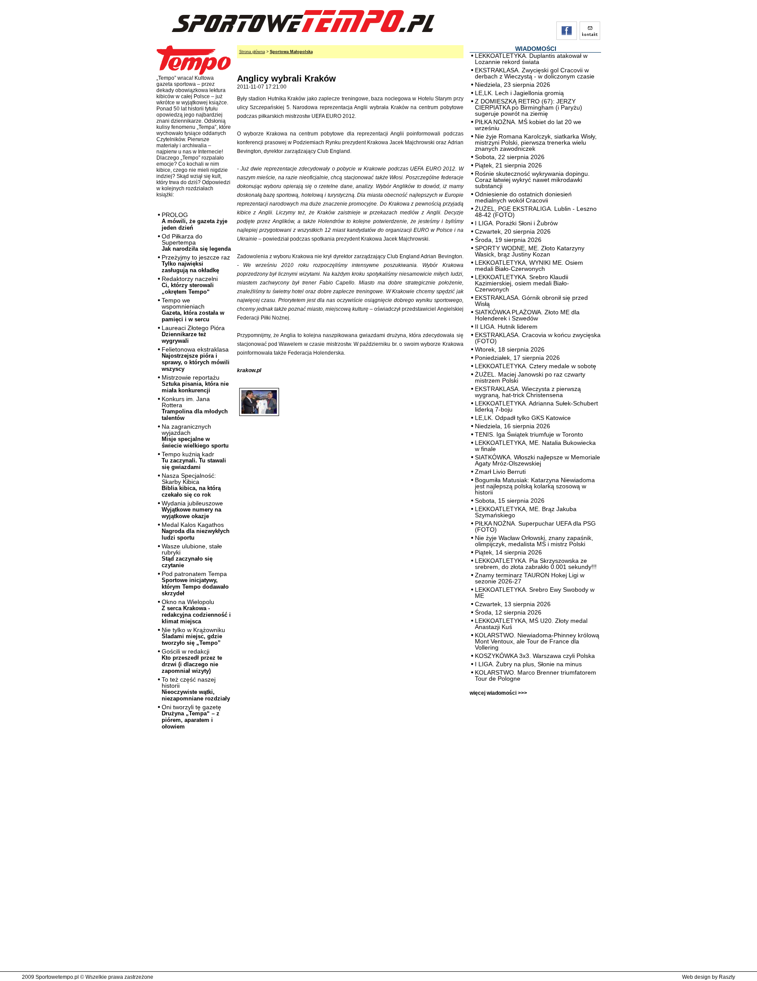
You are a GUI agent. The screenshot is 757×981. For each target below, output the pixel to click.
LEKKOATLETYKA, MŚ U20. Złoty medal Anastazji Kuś (531, 623)
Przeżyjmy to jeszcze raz (196, 264)
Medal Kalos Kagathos (196, 531)
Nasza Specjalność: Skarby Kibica (191, 485)
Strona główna (252, 52)
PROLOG (194, 221)
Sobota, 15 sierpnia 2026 (510, 500)
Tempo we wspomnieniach (193, 310)
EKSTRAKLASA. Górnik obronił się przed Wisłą (531, 300)
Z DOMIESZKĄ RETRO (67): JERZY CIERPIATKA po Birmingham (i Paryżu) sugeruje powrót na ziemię (528, 107)
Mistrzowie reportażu (195, 384)
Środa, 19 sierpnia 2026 (508, 239)
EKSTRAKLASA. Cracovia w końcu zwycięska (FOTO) (538, 338)
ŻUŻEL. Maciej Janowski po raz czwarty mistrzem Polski (530, 377)
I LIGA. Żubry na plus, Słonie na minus (528, 664)
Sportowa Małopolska (291, 52)
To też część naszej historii (196, 689)
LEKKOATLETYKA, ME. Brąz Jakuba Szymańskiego (526, 512)
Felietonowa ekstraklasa (196, 359)
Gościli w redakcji (192, 661)
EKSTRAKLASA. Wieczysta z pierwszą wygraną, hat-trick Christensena (528, 391)
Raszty (727, 977)
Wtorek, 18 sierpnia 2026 (510, 349)
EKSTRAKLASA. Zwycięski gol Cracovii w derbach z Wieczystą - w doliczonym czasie (534, 73)
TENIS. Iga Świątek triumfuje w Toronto (529, 434)
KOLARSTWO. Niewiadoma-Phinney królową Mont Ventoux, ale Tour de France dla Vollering (537, 641)
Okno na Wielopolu (196, 611)
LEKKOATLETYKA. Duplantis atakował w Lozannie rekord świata (531, 58)
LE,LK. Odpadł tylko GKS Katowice (523, 417)
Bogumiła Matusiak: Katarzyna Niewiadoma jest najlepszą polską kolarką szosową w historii (535, 486)
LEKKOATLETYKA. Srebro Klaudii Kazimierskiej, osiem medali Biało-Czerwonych (522, 283)
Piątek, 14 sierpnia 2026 (508, 552)
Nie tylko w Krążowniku (193, 636)
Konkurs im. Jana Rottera (195, 408)
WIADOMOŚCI (535, 48)
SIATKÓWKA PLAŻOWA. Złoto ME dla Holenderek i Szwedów (527, 315)
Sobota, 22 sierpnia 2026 (510, 156)
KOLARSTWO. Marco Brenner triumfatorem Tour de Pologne (535, 675)
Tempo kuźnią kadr (194, 460)
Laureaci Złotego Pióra (193, 334)
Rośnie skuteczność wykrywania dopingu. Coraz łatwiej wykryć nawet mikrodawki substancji (532, 179)
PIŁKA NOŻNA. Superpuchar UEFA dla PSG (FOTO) (535, 526)
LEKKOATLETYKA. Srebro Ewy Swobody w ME (534, 592)
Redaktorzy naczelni (190, 285)
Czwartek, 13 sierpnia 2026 (513, 604)
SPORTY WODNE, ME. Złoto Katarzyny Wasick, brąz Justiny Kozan (529, 251)
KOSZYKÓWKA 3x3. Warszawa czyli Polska (535, 655)
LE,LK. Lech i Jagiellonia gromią (519, 92)
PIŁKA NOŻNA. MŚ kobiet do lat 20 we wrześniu (528, 125)
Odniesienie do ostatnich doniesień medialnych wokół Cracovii (523, 197)
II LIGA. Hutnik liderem (506, 326)
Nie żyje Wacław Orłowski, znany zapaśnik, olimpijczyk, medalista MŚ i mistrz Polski (534, 540)
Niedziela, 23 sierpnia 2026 (512, 84)
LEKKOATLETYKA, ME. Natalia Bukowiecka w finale (535, 445)
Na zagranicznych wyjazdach (195, 436)
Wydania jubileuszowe (192, 509)
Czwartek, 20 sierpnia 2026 (513, 231)
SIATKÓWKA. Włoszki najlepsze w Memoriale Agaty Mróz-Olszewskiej (537, 460)
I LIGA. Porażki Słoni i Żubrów (516, 223)
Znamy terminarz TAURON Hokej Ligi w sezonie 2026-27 (529, 578)
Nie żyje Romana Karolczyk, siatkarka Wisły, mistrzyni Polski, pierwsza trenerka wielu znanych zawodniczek (536, 142)
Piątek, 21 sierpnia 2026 (508, 165)
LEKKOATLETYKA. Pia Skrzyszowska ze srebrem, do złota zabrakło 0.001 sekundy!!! (536, 563)
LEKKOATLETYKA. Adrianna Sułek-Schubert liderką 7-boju (536, 406)
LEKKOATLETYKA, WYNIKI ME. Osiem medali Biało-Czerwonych (529, 265)
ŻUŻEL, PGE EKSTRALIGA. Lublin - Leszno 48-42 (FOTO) (536, 211)
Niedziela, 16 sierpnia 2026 (512, 426)
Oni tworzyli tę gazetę (191, 717)
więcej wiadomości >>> (498, 693)
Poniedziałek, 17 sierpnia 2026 (517, 357)
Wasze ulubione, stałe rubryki (192, 556)
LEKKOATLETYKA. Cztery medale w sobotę (535, 366)
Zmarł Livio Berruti (500, 471)
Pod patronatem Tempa (195, 583)
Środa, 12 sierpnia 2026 (508, 612)
